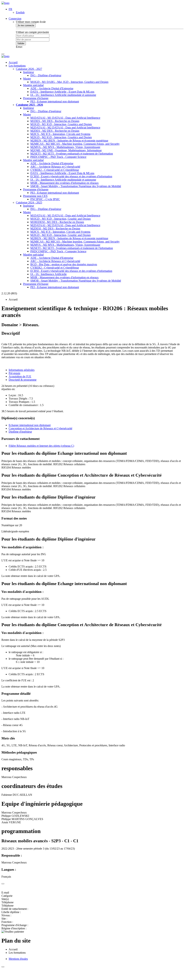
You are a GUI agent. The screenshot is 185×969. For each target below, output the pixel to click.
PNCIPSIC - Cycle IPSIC (45, 199)
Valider (20, 43)
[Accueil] (5, 3)
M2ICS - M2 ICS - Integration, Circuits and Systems (60, 134)
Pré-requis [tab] (14, 373)
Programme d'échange (35, 98)
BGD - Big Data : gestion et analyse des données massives (63, 264)
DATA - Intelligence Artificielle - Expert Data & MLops (62, 91)
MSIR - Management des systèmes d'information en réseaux (64, 182)
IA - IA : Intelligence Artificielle (48, 274)
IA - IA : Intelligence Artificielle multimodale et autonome (63, 94)
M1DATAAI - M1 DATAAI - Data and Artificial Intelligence (65, 117)
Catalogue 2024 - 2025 (29, 202)
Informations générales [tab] (22, 369)
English (20, 12)
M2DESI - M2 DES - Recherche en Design (55, 228)
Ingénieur (28, 72)
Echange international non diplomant (30, 425)
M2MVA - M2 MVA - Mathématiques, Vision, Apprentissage (65, 147)
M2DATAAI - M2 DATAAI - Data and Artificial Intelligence (65, 127)
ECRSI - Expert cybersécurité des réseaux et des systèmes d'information (71, 176)
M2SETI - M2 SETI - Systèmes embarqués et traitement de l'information (71, 153)
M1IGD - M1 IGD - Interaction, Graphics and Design (61, 124)
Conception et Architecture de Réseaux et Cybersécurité (40, 428)
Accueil (13, 62)
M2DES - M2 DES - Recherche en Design (54, 130)
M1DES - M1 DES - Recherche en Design (54, 121)
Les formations (17, 65)
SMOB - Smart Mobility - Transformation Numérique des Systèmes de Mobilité (75, 186)
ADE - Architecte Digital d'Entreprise (51, 88)
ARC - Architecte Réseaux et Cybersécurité (55, 166)
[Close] (2, 883)
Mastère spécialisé (33, 85)
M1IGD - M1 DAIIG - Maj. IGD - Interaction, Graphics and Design (69, 81)
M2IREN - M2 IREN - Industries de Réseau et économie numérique (69, 140)
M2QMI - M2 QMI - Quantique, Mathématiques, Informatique (66, 150)
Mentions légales (18, 958)
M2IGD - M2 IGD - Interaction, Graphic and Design (60, 235)
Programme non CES (35, 195)
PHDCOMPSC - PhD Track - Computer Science (58, 156)
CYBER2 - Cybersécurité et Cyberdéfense (54, 169)
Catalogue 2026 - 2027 (29, 68)
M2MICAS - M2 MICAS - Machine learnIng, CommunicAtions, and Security (75, 143)
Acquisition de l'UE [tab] (20, 376)
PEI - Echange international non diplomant (54, 101)
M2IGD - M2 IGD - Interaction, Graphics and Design (61, 137)
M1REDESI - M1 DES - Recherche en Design (57, 222)
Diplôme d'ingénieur (20, 431)
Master (27, 78)
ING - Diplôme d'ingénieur (45, 75)
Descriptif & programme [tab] (22, 379)
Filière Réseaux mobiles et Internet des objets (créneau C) (41, 445)
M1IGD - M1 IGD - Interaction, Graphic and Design (60, 218)
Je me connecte (25, 25)
